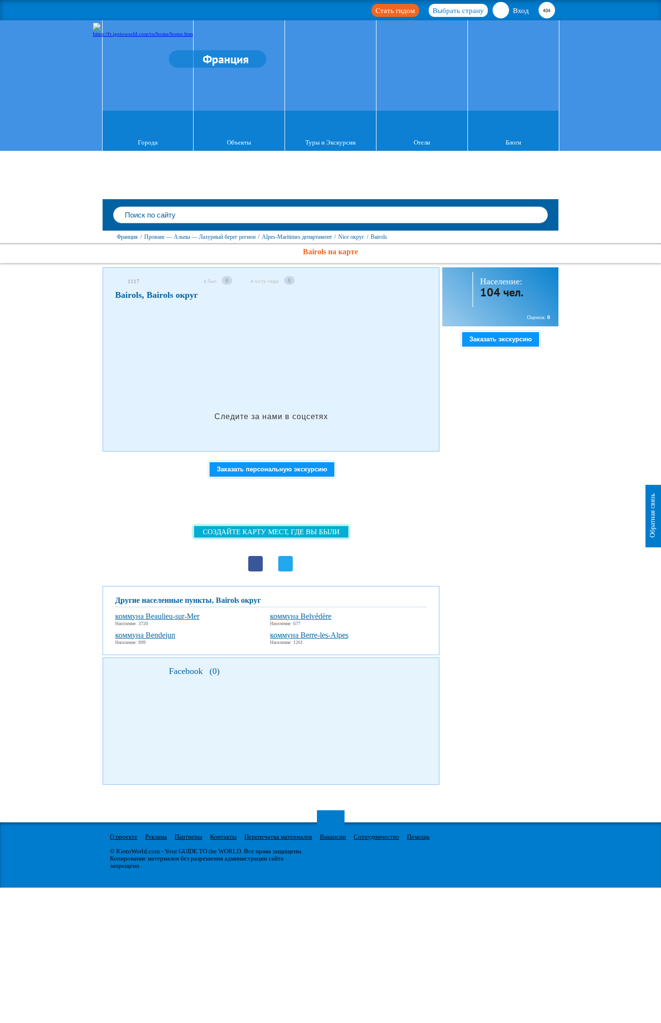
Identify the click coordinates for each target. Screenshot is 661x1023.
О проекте (123, 836)
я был (210, 281)
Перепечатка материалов (278, 836)
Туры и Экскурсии (330, 142)
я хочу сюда (265, 281)
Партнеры (188, 836)
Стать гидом (395, 11)
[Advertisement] (291, 335)
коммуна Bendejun (145, 635)
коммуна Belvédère (300, 616)
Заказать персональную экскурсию (272, 469)
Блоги (513, 142)
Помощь (418, 836)
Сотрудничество (376, 836)
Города (148, 142)
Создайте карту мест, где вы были (271, 532)
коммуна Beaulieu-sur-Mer (157, 616)
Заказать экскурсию (500, 339)
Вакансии (333, 836)
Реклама (156, 836)
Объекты (239, 142)
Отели (422, 142)
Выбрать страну (458, 11)
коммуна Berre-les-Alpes (309, 635)
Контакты (223, 836)
